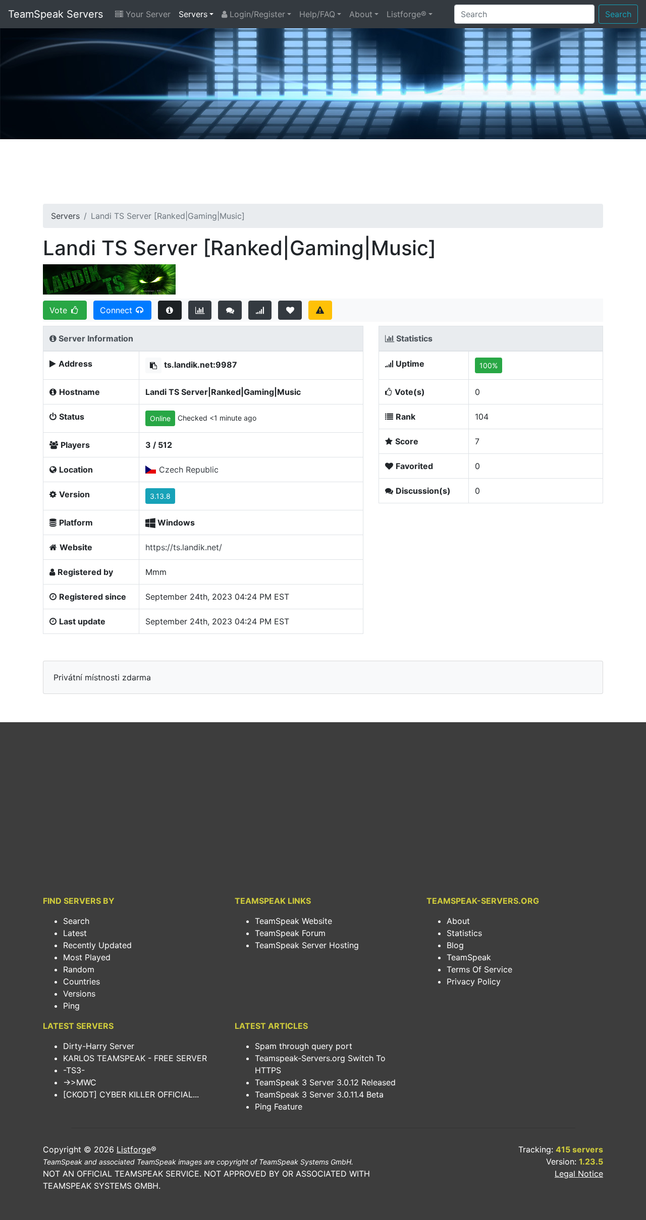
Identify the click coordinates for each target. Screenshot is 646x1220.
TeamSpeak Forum (290, 933)
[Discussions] (230, 310)
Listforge (134, 1149)
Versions (79, 994)
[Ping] (260, 310)
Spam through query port (303, 1046)
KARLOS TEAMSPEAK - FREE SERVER (135, 1058)
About (360, 14)
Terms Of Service (479, 969)
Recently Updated (97, 945)
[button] (153, 365)
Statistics (464, 933)
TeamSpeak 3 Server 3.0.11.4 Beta (319, 1094)
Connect (117, 310)
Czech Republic (189, 469)
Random (78, 969)
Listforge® (406, 14)
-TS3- (74, 1070)
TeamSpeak (469, 957)
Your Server (147, 14)
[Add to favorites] (290, 310)
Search (618, 14)
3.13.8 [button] (160, 496)
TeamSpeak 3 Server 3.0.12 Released (325, 1082)
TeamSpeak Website (293, 921)
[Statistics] (200, 310)
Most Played (87, 957)
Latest (75, 933)
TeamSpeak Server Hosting (307, 945)
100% (488, 365)
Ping (71, 1006)
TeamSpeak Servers (55, 14)
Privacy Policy (474, 981)
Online (160, 418)
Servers (193, 14)
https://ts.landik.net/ (183, 547)
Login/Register (256, 14)
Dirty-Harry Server (98, 1046)
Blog (455, 945)
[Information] (170, 310)
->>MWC (79, 1082)
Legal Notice (579, 1174)
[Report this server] (320, 310)
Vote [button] (59, 310)
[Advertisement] (323, 174)
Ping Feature (278, 1106)
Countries (81, 981)
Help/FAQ (317, 14)
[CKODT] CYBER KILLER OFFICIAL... (131, 1094)
